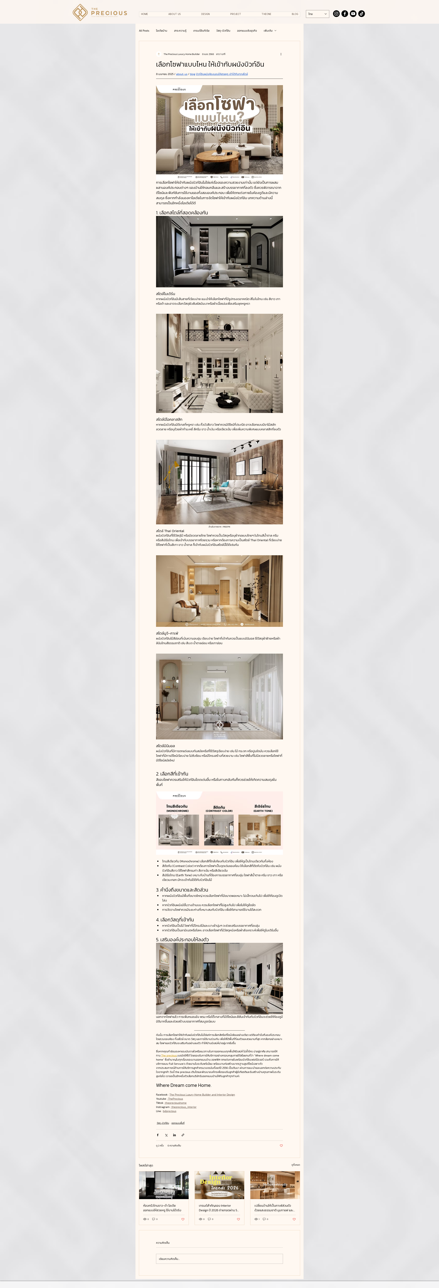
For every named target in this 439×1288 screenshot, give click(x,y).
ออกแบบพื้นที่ (178, 1123)
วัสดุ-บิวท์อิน (223, 30)
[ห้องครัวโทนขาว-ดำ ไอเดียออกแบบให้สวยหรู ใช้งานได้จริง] (164, 1185)
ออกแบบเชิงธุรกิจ (247, 30)
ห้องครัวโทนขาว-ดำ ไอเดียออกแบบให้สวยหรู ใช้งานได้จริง (162, 1207)
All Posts (144, 30)
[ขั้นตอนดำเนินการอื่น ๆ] (281, 54)
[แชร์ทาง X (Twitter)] (166, 1135)
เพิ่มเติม (268, 30)
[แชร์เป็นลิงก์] (183, 1135)
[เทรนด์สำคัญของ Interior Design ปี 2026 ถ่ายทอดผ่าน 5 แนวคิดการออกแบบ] (219, 1185)
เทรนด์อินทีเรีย (201, 30)
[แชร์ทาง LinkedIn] (174, 1135)
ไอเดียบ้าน (161, 30)
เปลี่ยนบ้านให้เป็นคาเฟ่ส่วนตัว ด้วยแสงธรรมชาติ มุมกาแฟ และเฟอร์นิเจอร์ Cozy (273, 1207)
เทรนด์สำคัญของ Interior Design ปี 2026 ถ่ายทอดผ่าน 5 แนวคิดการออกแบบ (218, 1207)
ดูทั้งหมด (296, 1165)
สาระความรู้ (180, 30)
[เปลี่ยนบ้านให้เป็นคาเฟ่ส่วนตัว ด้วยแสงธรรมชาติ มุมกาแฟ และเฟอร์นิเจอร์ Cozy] (275, 1185)
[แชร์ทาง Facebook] (157, 1135)
